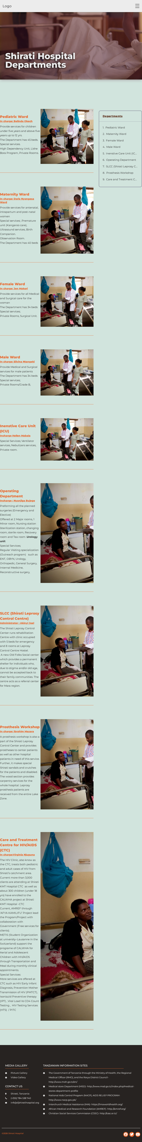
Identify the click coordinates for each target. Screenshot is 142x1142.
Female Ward (115, 140)
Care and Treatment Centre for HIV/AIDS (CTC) (122, 179)
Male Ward (113, 146)
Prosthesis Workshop (119, 172)
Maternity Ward (116, 134)
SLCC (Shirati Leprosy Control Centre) (122, 166)
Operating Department (121, 159)
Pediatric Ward (115, 127)
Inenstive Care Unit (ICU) (122, 153)
